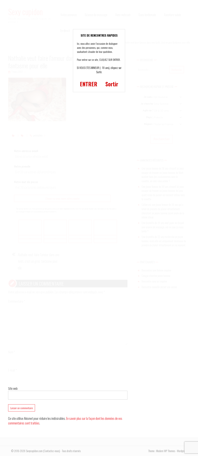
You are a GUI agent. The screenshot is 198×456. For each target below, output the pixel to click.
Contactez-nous (51, 451)
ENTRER (88, 84)
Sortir (111, 84)
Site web (13, 388)
